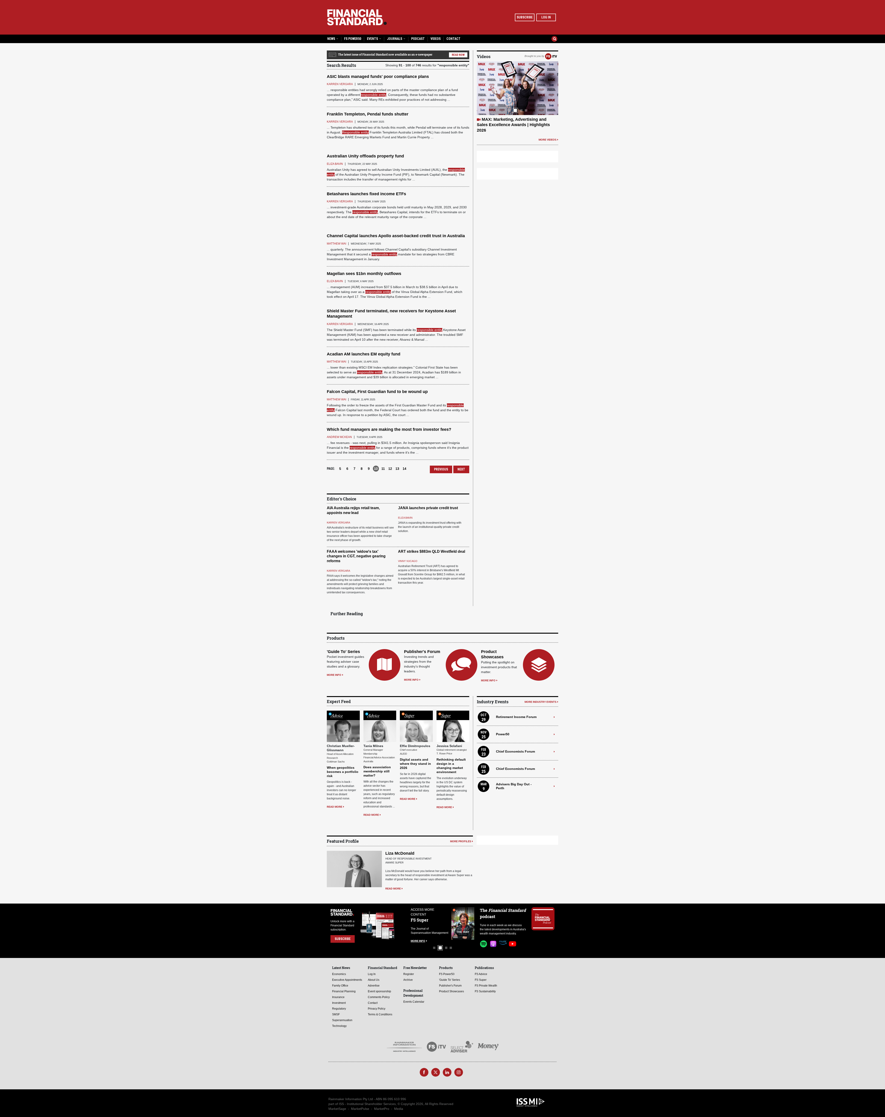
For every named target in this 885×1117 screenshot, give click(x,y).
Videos (436, 39)
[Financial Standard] (357, 17)
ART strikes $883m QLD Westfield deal (431, 551)
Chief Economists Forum (515, 751)
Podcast (418, 39)
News (331, 39)
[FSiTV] (551, 56)
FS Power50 (352, 39)
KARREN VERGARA (338, 522)
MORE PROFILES (460, 841)
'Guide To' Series (343, 651)
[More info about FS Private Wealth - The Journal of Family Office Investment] (462, 923)
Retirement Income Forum (516, 717)
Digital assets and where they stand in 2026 (415, 764)
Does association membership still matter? (377, 771)
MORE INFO (334, 675)
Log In (546, 17)
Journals (395, 39)
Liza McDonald (399, 853)
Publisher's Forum (422, 651)
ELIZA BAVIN (405, 517)
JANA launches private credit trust (428, 508)
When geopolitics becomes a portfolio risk (342, 772)
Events (373, 39)
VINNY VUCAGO (407, 561)
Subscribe (525, 17)
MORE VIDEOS (547, 134)
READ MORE (334, 806)
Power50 (502, 734)
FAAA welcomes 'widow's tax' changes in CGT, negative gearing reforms (356, 556)
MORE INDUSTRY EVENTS (540, 701)
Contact (453, 39)
